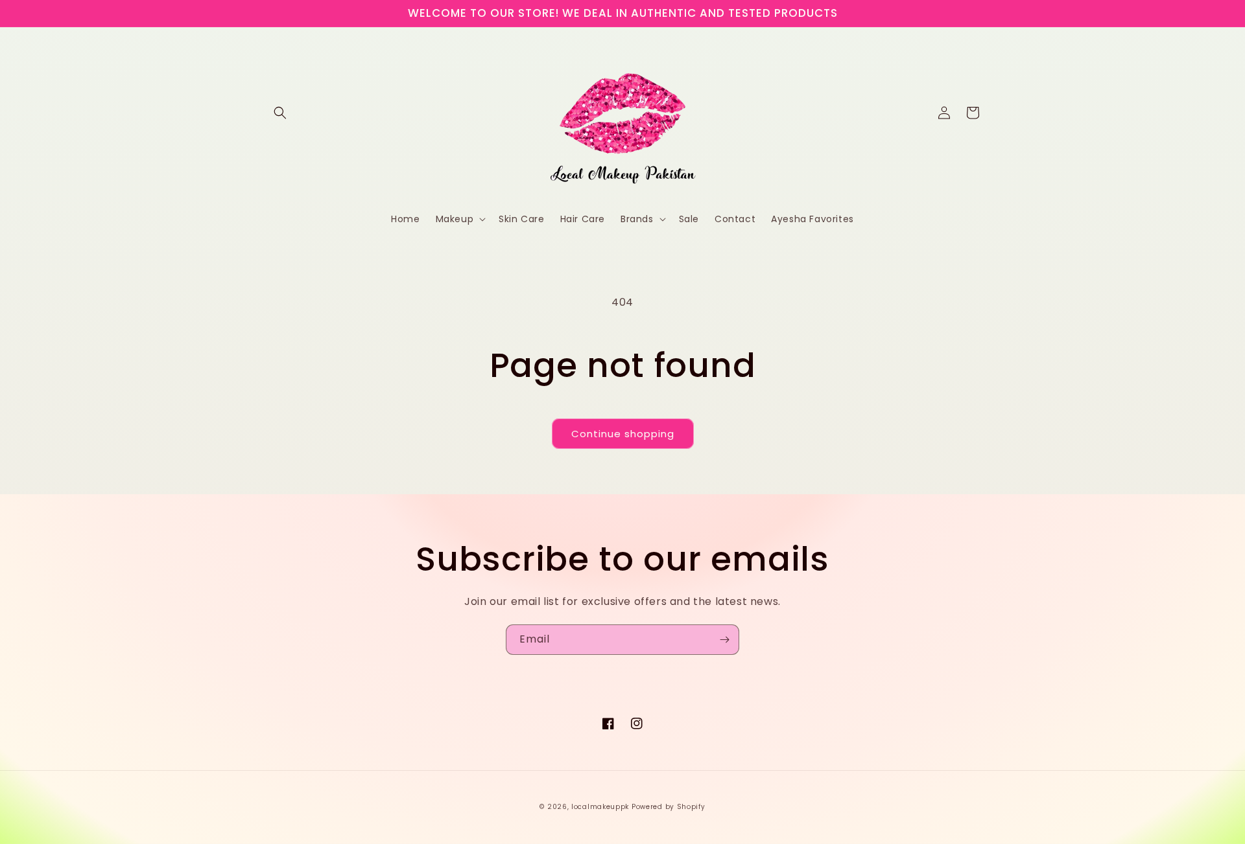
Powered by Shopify (669, 807)
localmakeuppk (600, 807)
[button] (280, 112)
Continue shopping (622, 433)
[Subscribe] (724, 639)
